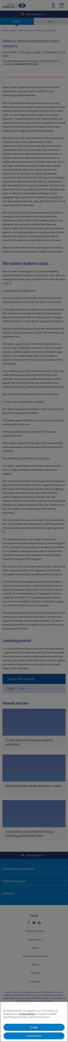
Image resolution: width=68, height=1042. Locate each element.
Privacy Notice (27, 1013)
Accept (34, 1027)
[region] (34, 1022)
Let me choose (33, 1035)
